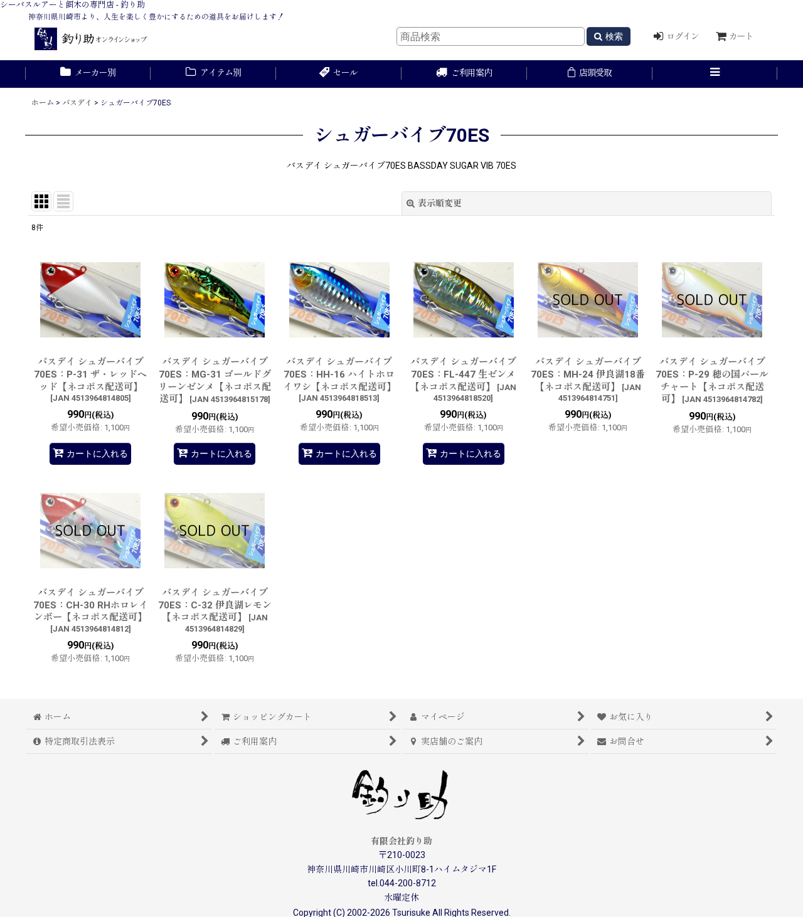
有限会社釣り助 (401, 841)
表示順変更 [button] (440, 203)
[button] (715, 74)
